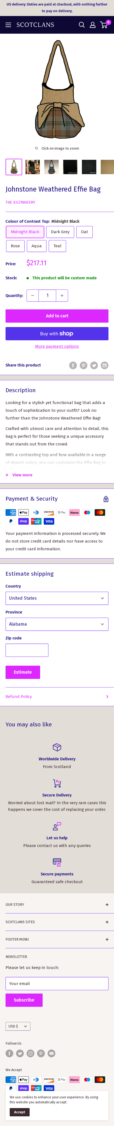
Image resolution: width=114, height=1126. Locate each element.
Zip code (14, 638)
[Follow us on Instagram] (30, 1053)
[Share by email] (104, 365)
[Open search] (82, 25)
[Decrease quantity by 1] (32, 295)
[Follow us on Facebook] (9, 1053)
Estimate (23, 672)
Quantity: (14, 295)
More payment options (57, 346)
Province (14, 612)
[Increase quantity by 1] (62, 295)
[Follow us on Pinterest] (41, 1053)
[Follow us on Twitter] (20, 1053)
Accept (19, 1112)
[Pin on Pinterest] (83, 365)
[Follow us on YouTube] (51, 1053)
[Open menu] (8, 25)
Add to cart (57, 315)
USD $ (13, 1026)
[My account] (92, 25)
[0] (103, 25)
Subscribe (24, 1000)
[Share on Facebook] (73, 365)
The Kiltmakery (20, 202)
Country (13, 586)
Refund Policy (19, 696)
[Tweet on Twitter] (94, 365)
